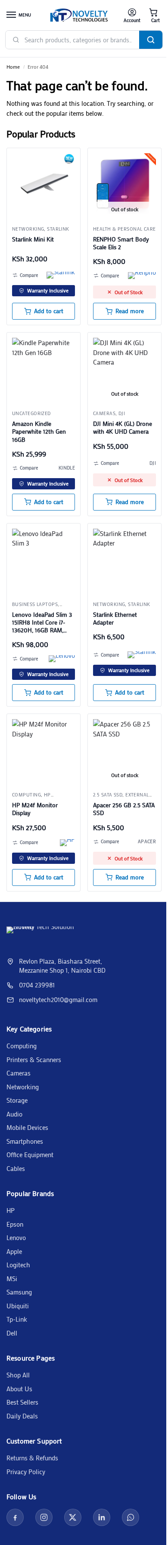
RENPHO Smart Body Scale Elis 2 (121, 243)
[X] (72, 1517)
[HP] (67, 842)
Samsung (19, 1292)
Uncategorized (31, 413)
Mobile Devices (27, 1127)
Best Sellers (22, 1402)
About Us (19, 1388)
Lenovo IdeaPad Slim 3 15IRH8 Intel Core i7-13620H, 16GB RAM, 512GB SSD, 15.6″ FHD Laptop (42, 622)
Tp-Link (16, 1319)
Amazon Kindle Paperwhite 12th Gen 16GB (39, 431)
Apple (14, 1251)
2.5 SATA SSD (107, 795)
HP (10, 1210)
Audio (14, 1114)
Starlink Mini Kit (33, 239)
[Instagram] (44, 1517)
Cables (15, 1168)
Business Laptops (35, 604)
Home (13, 66)
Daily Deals (22, 1416)
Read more (129, 311)
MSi (11, 1278)
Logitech (18, 1264)
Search (150, 40)
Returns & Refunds (32, 1457)
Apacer (147, 841)
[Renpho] (142, 275)
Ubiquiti (17, 1305)
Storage (17, 1100)
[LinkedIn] (101, 1517)
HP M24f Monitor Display (35, 809)
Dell (11, 1333)
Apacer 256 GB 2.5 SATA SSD (124, 809)
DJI (121, 413)
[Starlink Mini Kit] (43, 184)
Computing (21, 1045)
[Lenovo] (62, 658)
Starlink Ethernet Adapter (115, 618)
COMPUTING (26, 795)
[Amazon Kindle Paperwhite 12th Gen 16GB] (43, 369)
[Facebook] (15, 1517)
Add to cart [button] (48, 311)
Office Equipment (29, 1154)
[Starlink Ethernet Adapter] (124, 560)
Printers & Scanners (33, 1059)
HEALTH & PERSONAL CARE (124, 229)
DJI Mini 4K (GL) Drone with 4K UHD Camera (122, 427)
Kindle (67, 468)
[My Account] (132, 15)
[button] (153, 15)
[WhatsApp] (130, 1517)
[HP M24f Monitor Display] (43, 750)
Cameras (104, 413)
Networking (28, 229)
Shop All (18, 1375)
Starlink (58, 229)
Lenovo (16, 1237)
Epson (14, 1224)
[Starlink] (61, 275)
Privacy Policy (25, 1471)
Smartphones (24, 1141)
